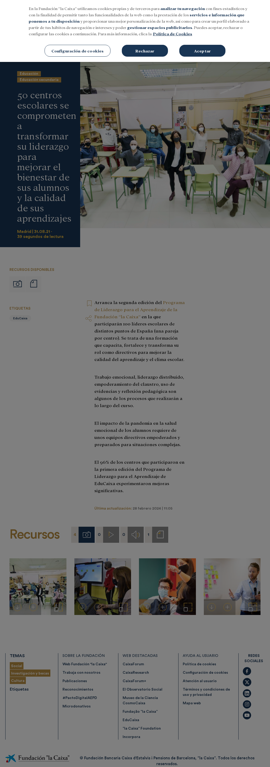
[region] (135, 31)
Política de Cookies (172, 33)
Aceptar (202, 50)
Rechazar (144, 50)
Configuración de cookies (77, 50)
